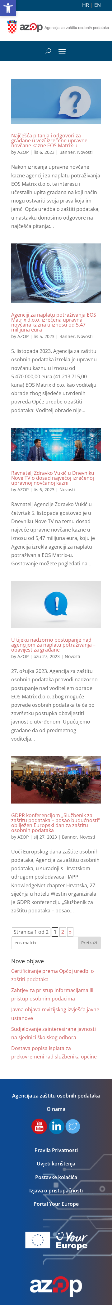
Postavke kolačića (56, 1177)
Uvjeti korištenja (56, 1163)
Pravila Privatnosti (56, 1150)
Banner (67, 152)
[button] (8, 8)
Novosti (85, 152)
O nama (56, 1109)
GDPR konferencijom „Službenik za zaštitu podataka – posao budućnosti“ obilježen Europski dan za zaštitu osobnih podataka (55, 823)
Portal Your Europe (56, 1203)
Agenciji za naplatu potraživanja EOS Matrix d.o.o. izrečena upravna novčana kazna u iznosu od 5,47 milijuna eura (53, 322)
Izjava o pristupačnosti (56, 1190)
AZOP (23, 152)
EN (97, 5)
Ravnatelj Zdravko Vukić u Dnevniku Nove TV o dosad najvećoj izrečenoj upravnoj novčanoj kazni (52, 478)
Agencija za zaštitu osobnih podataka (56, 1095)
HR (85, 5)
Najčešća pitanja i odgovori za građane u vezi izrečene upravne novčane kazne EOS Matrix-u (49, 140)
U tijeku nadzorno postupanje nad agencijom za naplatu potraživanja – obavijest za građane (53, 644)
